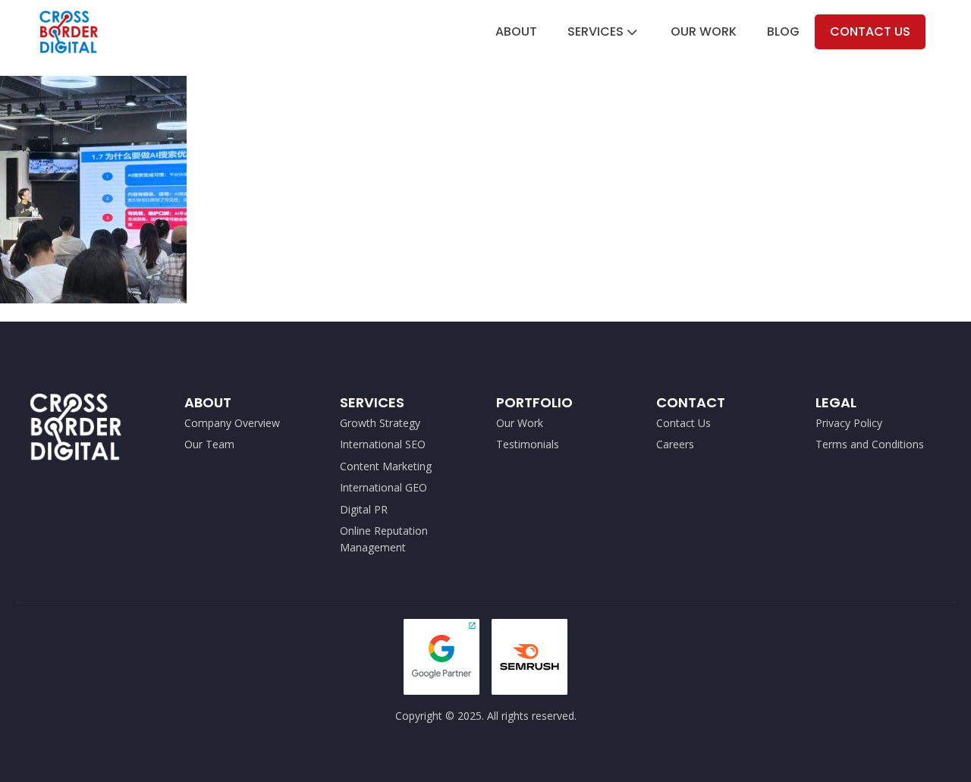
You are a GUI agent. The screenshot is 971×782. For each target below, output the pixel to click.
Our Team (209, 444)
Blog (783, 31)
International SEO (383, 444)
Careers (675, 444)
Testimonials (527, 444)
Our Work (704, 31)
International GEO (383, 487)
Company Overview (232, 423)
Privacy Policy (848, 423)
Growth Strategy (380, 423)
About (516, 31)
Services (595, 31)
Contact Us (870, 31)
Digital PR (364, 509)
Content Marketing (386, 466)
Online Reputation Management (384, 538)
